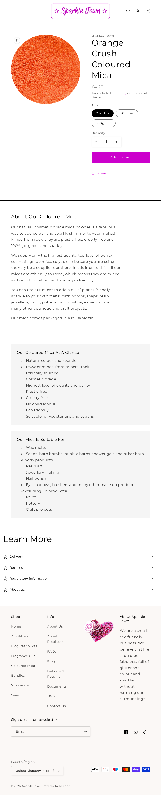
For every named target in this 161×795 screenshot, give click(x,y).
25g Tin (102, 113)
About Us (55, 626)
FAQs (51, 651)
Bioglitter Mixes (24, 646)
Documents (57, 686)
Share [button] (101, 173)
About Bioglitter (55, 639)
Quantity (98, 133)
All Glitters (20, 636)
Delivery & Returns (55, 674)
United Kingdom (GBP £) (35, 770)
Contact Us (56, 706)
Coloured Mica (23, 666)
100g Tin (103, 123)
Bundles (18, 675)
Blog (51, 661)
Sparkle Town (31, 786)
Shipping (120, 93)
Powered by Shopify (56, 786)
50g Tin (126, 113)
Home (16, 626)
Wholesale (20, 685)
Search (17, 695)
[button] (13, 11)
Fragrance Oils (23, 656)
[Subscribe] (85, 731)
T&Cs (51, 696)
